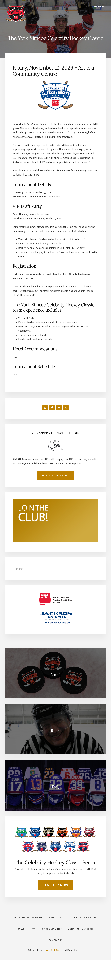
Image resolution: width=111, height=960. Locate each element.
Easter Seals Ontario (54, 950)
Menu (101, 7)
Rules (55, 730)
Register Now (55, 885)
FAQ (55, 786)
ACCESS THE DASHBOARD (55, 476)
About (55, 674)
